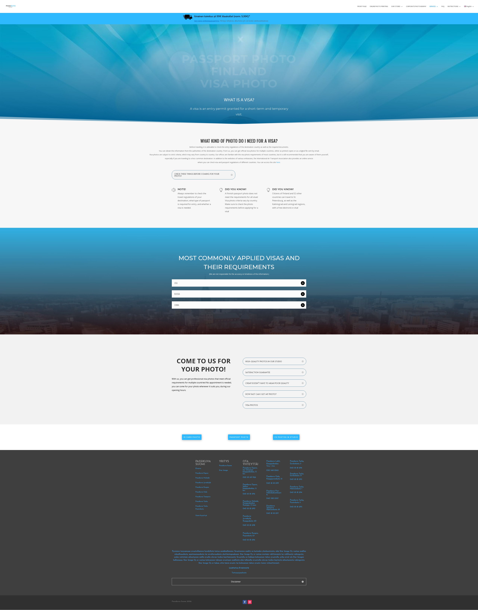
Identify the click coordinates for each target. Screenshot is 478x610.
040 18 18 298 (249, 525)
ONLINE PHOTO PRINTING (379, 6)
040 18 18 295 (296, 507)
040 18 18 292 (249, 494)
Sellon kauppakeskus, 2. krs (250, 488)
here (278, 162)
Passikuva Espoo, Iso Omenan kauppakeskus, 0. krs (250, 471)
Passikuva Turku (201, 501)
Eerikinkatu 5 (295, 464)
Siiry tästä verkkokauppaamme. (206, 21)
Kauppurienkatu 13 (274, 479)
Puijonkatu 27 (248, 536)
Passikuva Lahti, (273, 461)
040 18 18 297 (272, 513)
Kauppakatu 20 (249, 521)
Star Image (223, 470)
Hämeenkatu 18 (273, 510)
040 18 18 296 (249, 540)
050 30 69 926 (249, 477)
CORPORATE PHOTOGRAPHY (416, 6)
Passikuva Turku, (297, 474)
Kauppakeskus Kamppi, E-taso (249, 504)
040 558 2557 (272, 498)
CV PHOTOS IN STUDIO (286, 437)
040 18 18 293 (296, 479)
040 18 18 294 (296, 468)
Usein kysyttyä (201, 515)
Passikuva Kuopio (202, 487)
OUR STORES (395, 6)
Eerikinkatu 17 (296, 476)
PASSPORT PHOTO (239, 437)
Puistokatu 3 (295, 503)
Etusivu (198, 468)
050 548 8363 (272, 470)
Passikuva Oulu (201, 492)
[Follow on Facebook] (245, 602)
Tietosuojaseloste (239, 573)
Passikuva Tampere (202, 497)
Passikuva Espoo (201, 473)
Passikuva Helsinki (202, 478)
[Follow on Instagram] (250, 602)
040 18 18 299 (272, 483)
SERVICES (432, 6)
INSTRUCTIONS (453, 6)
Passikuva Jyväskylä (203, 483)
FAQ (442, 6)
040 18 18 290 (249, 509)
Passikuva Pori (272, 491)
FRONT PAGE (361, 6)
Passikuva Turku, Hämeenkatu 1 (297, 488)
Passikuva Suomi (225, 466)
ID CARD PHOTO (191, 437)
